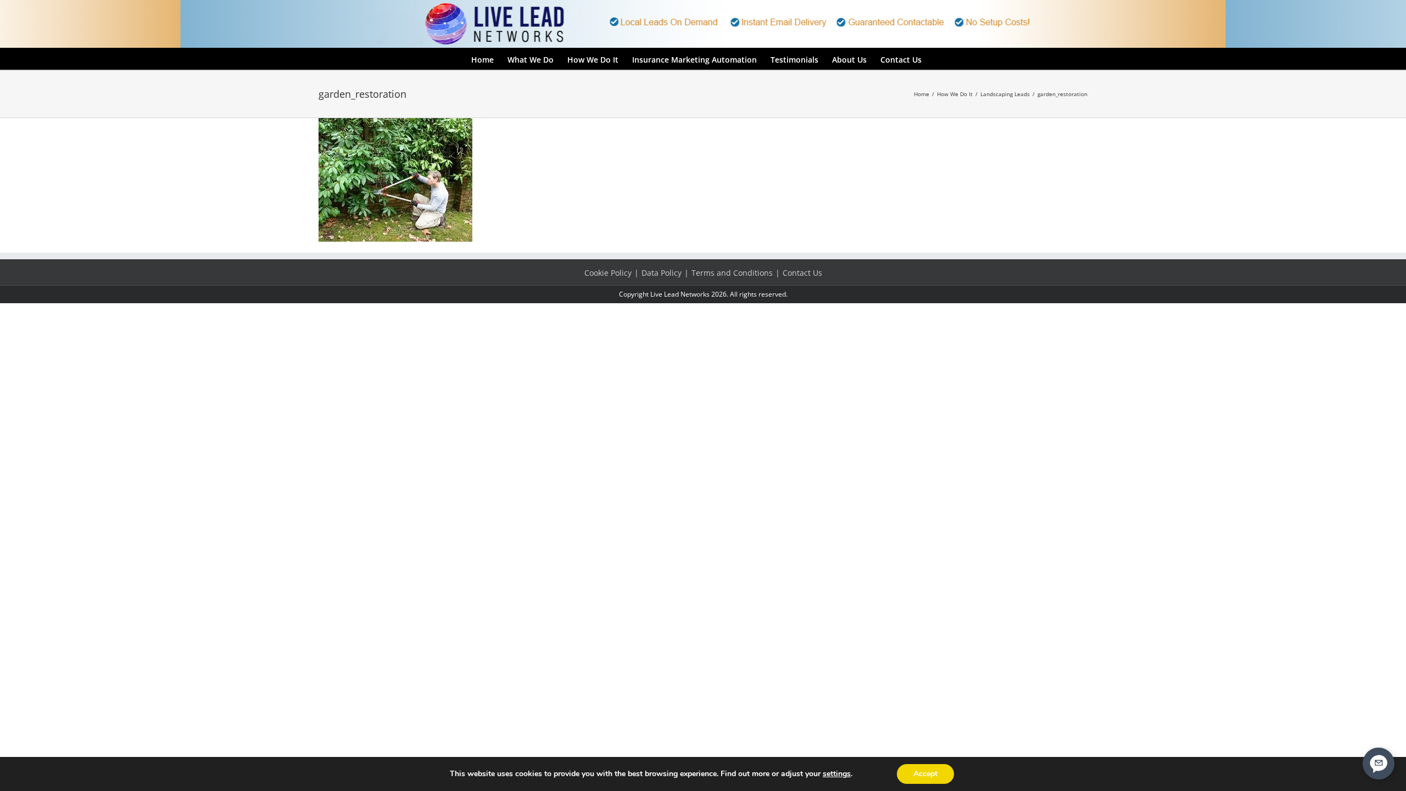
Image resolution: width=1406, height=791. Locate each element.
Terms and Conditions (732, 273)
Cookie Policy (608, 273)
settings (837, 774)
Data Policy (661, 273)
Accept (925, 773)
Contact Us (802, 273)
